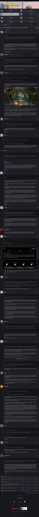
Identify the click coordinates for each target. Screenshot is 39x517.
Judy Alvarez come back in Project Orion (9, 490)
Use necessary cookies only (9, 267)
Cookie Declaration (24, 511)
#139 (37, 442)
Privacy (20, 511)
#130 (37, 236)
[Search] (37, 28)
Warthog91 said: (6, 35)
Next (9, 474)
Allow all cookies (30, 267)
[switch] (15, 264)
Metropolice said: (6, 176)
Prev (1, 474)
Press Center (27, 511)
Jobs (8, 0)
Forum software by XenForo (19, 516)
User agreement (17, 511)
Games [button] (5, 0)
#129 (37, 229)
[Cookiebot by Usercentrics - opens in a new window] (32, 248)
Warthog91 (6, 54)
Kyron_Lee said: (6, 295)
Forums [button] (2, 0)
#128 (37, 207)
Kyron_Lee (6, 276)
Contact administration (12, 511)
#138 (37, 425)
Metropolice (6, 72)
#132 (37, 277)
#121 (37, 32)
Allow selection (19, 267)
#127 (37, 172)
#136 (37, 373)
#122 (37, 54)
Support (14, 0)
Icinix (5, 172)
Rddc (5, 425)
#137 (37, 386)
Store (11, 0)
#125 (37, 135)
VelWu (5, 372)
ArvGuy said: (6, 280)
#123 (37, 72)
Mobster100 (6, 386)
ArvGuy (5, 135)
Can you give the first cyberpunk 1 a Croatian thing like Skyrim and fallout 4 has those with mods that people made (11, 484)
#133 (37, 292)
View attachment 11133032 (8, 141)
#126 (37, 150)
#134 (37, 321)
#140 (37, 455)
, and (8, 51)
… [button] (3, 474)
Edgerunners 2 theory (6, 481)
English (20, 495)
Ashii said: (6, 138)
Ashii (5, 150)
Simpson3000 (6, 229)
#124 (37, 119)
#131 (37, 257)
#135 (37, 341)
